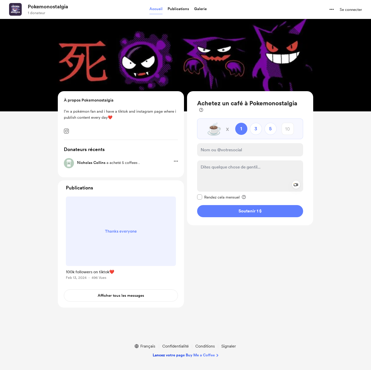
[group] (121, 238)
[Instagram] (66, 131)
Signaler (228, 346)
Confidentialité (175, 346)
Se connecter (351, 9)
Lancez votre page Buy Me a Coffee (184, 355)
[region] (250, 158)
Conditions (205, 346)
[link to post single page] (121, 238)
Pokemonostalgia (48, 7)
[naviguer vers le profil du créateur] (15, 9)
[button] (156, 9)
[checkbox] (218, 197)
